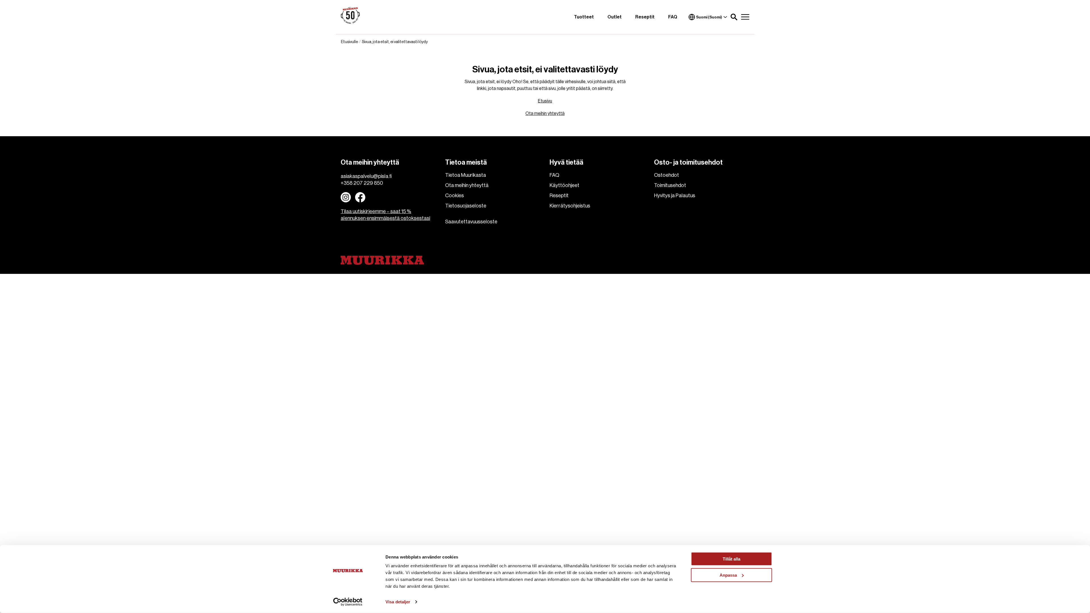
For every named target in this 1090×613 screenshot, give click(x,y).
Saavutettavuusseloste (471, 221)
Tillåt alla (731, 559)
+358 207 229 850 (362, 183)
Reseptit (645, 17)
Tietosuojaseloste (465, 205)
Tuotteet (584, 17)
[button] (734, 17)
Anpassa (728, 574)
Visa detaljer (397, 601)
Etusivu (545, 101)
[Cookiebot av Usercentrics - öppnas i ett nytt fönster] (348, 602)
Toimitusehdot (670, 185)
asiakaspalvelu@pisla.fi (366, 176)
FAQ (672, 17)
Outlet (614, 17)
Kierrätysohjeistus (570, 205)
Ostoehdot (666, 175)
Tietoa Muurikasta (465, 175)
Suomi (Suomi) (709, 17)
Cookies (454, 195)
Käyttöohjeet (564, 185)
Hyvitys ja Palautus (674, 195)
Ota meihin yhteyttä (545, 113)
